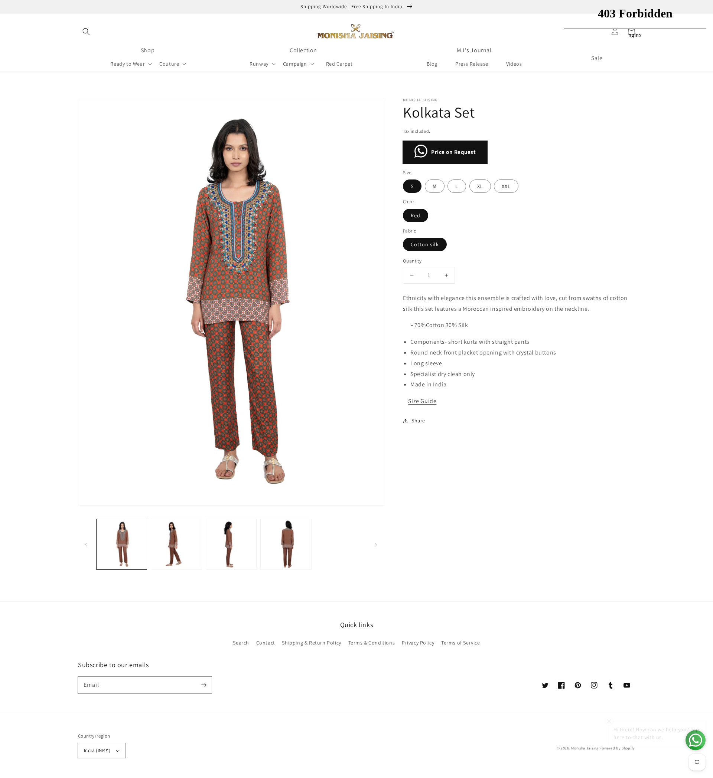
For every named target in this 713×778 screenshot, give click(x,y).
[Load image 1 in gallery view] (121, 544)
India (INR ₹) (97, 750)
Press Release (471, 63)
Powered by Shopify (617, 748)
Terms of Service (460, 642)
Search (241, 642)
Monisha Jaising (585, 748)
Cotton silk (425, 244)
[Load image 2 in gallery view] (176, 544)
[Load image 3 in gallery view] (231, 544)
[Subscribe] (203, 685)
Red (415, 215)
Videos (514, 63)
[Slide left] (86, 544)
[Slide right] (376, 544)
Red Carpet (339, 63)
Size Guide (422, 401)
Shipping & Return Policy (311, 642)
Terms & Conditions (371, 642)
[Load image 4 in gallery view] (285, 544)
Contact (265, 642)
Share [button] (418, 420)
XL (480, 186)
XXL (506, 186)
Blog (432, 63)
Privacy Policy (418, 642)
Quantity (412, 261)
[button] (86, 31)
